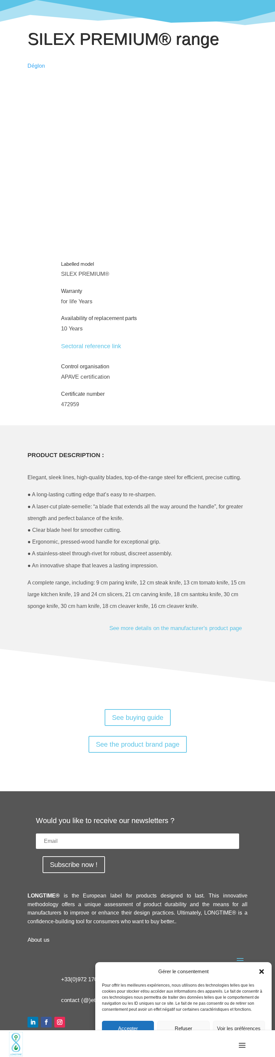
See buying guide (137, 717)
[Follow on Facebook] (46, 1022)
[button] (261, 971)
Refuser (183, 1028)
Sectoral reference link (91, 346)
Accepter (128, 1028)
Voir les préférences (239, 1028)
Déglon (36, 66)
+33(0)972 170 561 (84, 979)
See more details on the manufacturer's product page (175, 628)
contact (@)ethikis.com (90, 1000)
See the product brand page (137, 744)
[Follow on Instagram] (59, 1022)
